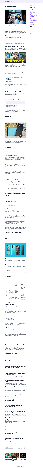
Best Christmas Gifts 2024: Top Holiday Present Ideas (15, 459)
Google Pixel (11, 141)
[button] (37, 1)
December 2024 (32, 33)
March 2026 (31, 29)
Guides (26, 1)
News (24, 1)
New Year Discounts (33, 1)
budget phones (24, 49)
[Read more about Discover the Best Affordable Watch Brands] (23, 455)
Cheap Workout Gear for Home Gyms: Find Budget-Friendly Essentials (33, 10)
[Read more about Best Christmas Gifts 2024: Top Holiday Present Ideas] (15, 455)
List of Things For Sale (8, 1)
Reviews (29, 1)
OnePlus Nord (7, 98)
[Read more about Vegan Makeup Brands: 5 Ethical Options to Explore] (8, 455)
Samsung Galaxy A (8, 110)
